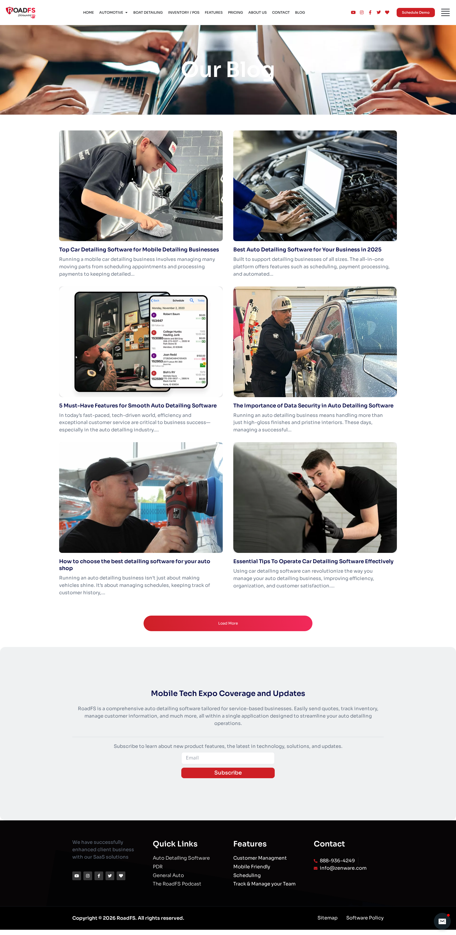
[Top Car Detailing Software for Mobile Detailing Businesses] (141, 185)
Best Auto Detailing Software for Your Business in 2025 (307, 249)
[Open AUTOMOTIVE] (126, 12)
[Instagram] (87, 875)
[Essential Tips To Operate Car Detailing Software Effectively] (315, 497)
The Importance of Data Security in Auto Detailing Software (313, 405)
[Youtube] (76, 875)
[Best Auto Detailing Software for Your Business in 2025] (315, 185)
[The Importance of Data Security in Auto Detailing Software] (315, 341)
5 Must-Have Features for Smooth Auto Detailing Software (138, 405)
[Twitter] (110, 875)
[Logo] (20, 12)
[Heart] (121, 875)
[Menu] (445, 12)
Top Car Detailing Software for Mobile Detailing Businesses (139, 249)
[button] (442, 921)
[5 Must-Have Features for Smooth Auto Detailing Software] (141, 341)
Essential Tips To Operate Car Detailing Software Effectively (313, 561)
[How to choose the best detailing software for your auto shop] (141, 497)
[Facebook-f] (98, 875)
